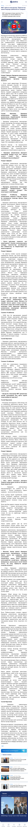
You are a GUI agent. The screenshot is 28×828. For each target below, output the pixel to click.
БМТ (2, 746)
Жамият (2, 5)
